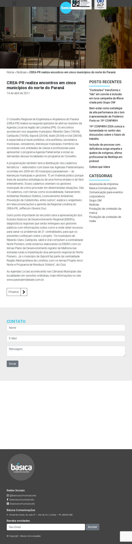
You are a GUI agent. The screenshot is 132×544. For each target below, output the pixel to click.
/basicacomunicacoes (21, 499)
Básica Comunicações (103, 188)
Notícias (22, 72)
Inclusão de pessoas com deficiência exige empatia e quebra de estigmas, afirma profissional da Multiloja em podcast (105, 153)
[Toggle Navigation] (14, 3)
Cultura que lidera (99, 167)
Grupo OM (95, 200)
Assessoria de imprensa (103, 184)
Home (10, 72)
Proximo (14, 292)
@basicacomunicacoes (22, 495)
